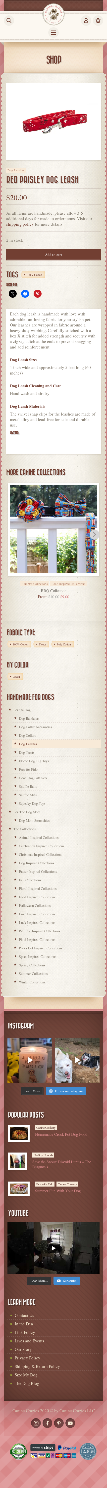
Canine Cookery (45, 1128)
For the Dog (22, 709)
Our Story (23, 1349)
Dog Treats (26, 752)
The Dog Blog (27, 1383)
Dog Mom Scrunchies (34, 820)
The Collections (24, 829)
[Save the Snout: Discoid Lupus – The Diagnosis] (17, 1161)
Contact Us (24, 1315)
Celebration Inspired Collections (41, 846)
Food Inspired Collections (68, 584)
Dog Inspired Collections (36, 863)
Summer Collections (35, 584)
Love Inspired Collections (37, 914)
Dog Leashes (15, 170)
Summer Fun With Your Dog (58, 1190)
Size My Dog (26, 1375)
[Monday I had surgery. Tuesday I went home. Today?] (29, 1060)
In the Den (24, 1324)
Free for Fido (28, 769)
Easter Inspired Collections (38, 871)
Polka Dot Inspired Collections (40, 948)
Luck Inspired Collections (37, 922)
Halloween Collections (35, 905)
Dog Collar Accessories (35, 726)
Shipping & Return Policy (37, 1366)
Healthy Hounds (43, 1155)
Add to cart (53, 254)
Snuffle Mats (28, 795)
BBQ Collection (53, 590)
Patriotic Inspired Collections (39, 931)
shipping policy (20, 224)
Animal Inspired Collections (38, 837)
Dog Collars (27, 735)
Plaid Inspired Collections (37, 939)
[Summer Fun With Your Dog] (19, 1189)
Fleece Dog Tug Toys (34, 761)
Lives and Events (29, 1341)
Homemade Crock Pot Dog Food (61, 1134)
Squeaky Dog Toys (32, 803)
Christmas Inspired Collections (40, 854)
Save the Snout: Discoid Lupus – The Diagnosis (61, 1164)
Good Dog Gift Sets (33, 778)
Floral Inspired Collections (37, 888)
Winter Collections (32, 982)
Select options (59, 580)
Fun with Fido (44, 1184)
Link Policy (25, 1332)
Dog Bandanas (29, 718)
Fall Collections (30, 880)
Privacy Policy (27, 1358)
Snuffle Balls (28, 786)
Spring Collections (32, 965)
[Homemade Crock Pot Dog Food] (19, 1133)
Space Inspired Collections (37, 956)
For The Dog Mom (26, 812)
